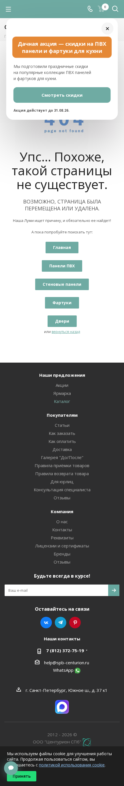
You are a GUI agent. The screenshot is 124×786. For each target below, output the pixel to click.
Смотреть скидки (62, 95)
